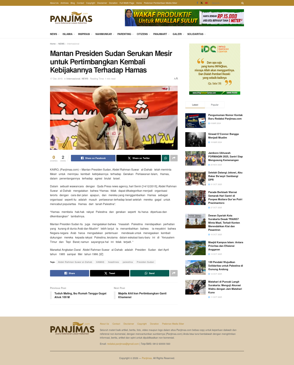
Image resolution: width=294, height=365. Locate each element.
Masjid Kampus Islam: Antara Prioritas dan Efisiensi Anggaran (225, 245)
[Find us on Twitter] (201, 3)
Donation (113, 2)
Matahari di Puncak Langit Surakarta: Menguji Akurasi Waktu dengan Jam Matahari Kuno (225, 287)
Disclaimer (102, 2)
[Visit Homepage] (71, 17)
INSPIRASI (84, 34)
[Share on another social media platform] (174, 158)
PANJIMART (160, 34)
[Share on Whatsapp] (165, 158)
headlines (113, 261)
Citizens (142, 34)
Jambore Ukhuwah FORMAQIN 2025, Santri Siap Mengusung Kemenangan (225, 156)
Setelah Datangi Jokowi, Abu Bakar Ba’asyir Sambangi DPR (225, 176)
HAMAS (100, 261)
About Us (54, 2)
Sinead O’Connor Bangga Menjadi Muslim (223, 135)
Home (139, 2)
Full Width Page (127, 2)
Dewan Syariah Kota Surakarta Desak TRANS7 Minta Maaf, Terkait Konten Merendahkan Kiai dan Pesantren (224, 223)
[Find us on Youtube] (206, 3)
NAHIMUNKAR (103, 34)
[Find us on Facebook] (197, 3)
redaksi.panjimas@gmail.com (123, 343)
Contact (80, 2)
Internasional (73, 43)
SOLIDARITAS (195, 34)
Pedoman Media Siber (173, 323)
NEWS (53, 34)
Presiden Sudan (145, 261)
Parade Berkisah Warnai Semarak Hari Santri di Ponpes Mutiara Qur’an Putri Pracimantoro (225, 197)
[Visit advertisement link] (184, 17)
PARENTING (124, 34)
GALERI (177, 34)
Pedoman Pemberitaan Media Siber (160, 2)
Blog (73, 2)
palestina (128, 261)
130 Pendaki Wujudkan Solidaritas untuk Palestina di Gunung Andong (225, 265)
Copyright (90, 2)
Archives (65, 2)
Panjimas (147, 358)
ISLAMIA (67, 34)
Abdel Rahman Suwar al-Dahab (75, 261)
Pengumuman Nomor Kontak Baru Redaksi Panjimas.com (225, 116)
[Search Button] (242, 3)
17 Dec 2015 (56, 78)
